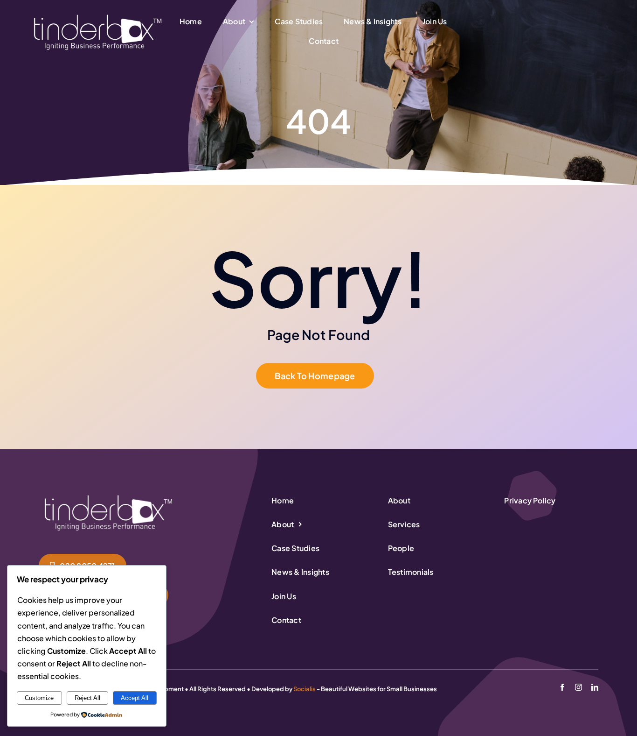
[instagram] (578, 687)
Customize (39, 697)
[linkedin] (594, 687)
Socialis (304, 689)
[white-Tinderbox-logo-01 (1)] (98, 14)
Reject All (87, 697)
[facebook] (562, 687)
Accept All (134, 697)
